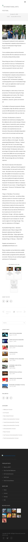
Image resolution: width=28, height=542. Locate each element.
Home (8, 16)
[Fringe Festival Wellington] (4, 511)
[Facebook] (3, 301)
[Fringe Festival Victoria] (9, 511)
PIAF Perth (6, 477)
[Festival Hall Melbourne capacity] (14, 515)
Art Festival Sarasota (8, 474)
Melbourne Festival (16, 16)
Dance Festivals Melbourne (15, 333)
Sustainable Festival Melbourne (16, 358)
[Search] (24, 322)
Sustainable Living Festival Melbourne (15, 366)
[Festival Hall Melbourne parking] (19, 511)
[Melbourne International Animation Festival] (4, 520)
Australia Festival (13, 352)
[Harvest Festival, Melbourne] (19, 515)
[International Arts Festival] (13, 8)
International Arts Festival (9, 428)
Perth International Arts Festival (10, 438)
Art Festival (6, 412)
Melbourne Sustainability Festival (17, 384)
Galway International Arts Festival (11, 425)
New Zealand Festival (8, 416)
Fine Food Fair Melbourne (9, 470)
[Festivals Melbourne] (4, 515)
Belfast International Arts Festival (11, 419)
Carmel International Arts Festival (11, 422)
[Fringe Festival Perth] (14, 511)
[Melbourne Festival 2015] (9, 515)
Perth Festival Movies (9, 480)
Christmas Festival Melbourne (16, 346)
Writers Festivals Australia (15, 372)
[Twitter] (7, 301)
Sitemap (6, 496)
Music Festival (6, 431)
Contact (6, 493)
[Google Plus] (11, 301)
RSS (5, 500)
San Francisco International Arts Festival (12, 435)
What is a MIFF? (7, 467)
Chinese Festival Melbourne (15, 378)
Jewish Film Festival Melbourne (16, 339)
